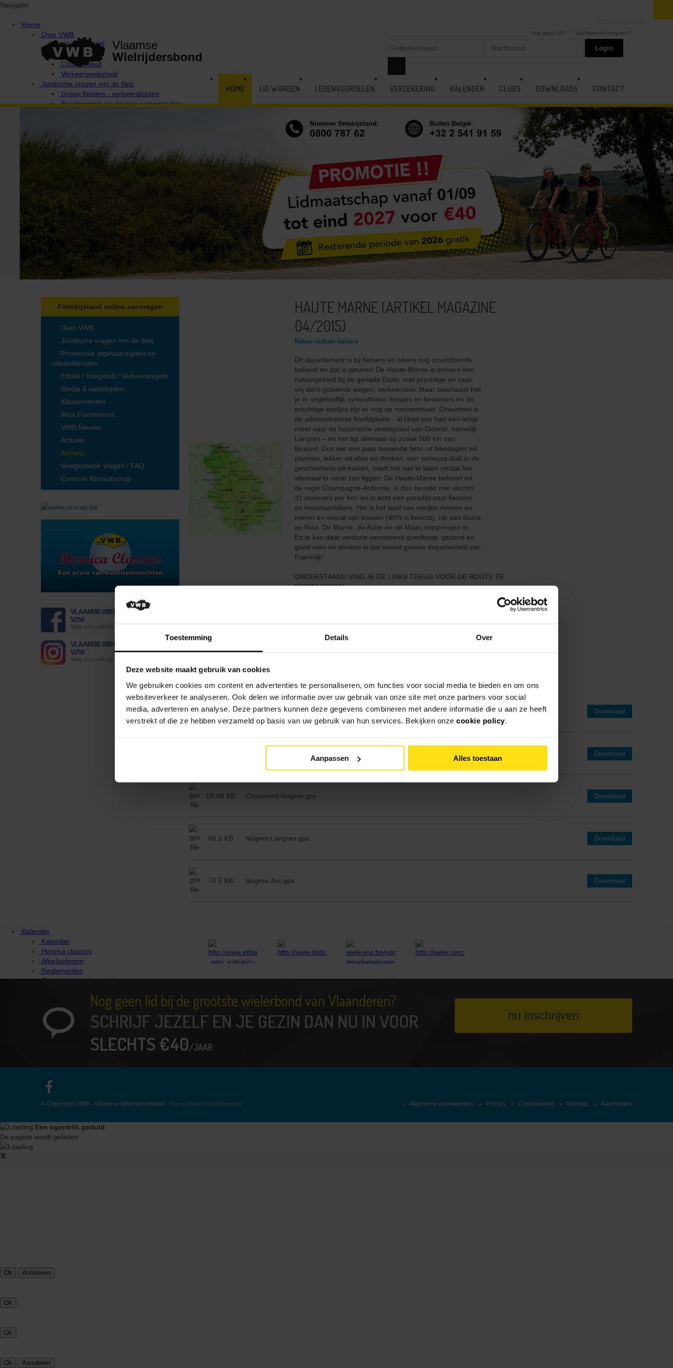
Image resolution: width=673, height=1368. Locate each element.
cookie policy (480, 720)
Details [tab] (337, 637)
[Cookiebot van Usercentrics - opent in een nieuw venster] (504, 604)
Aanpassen (329, 758)
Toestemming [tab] (188, 637)
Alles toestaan (477, 758)
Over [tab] (484, 637)
